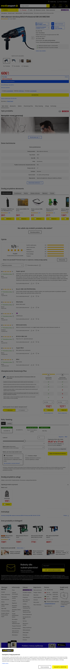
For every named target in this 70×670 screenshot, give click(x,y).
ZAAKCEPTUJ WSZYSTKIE (60, 667)
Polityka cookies (5, 663)
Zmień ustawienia (45, 667)
